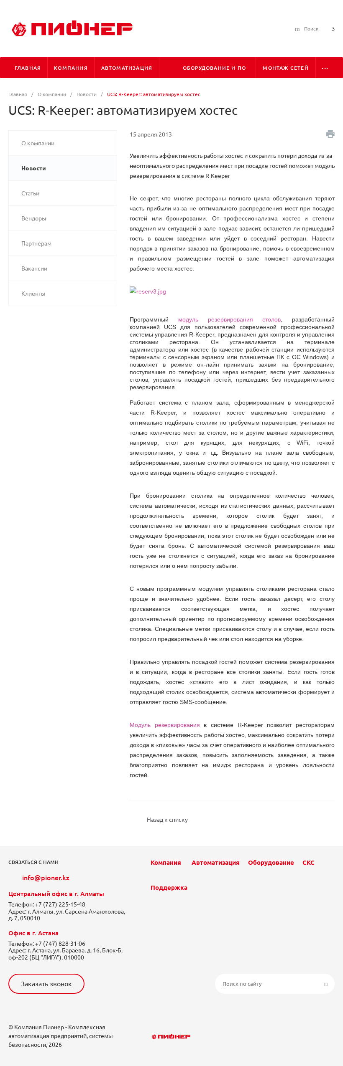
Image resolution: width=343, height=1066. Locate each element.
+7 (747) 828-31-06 (60, 943)
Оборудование (271, 862)
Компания (166, 862)
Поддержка (169, 887)
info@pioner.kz (45, 877)
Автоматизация (216, 862)
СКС (308, 862)
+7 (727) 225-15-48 (60, 904)
